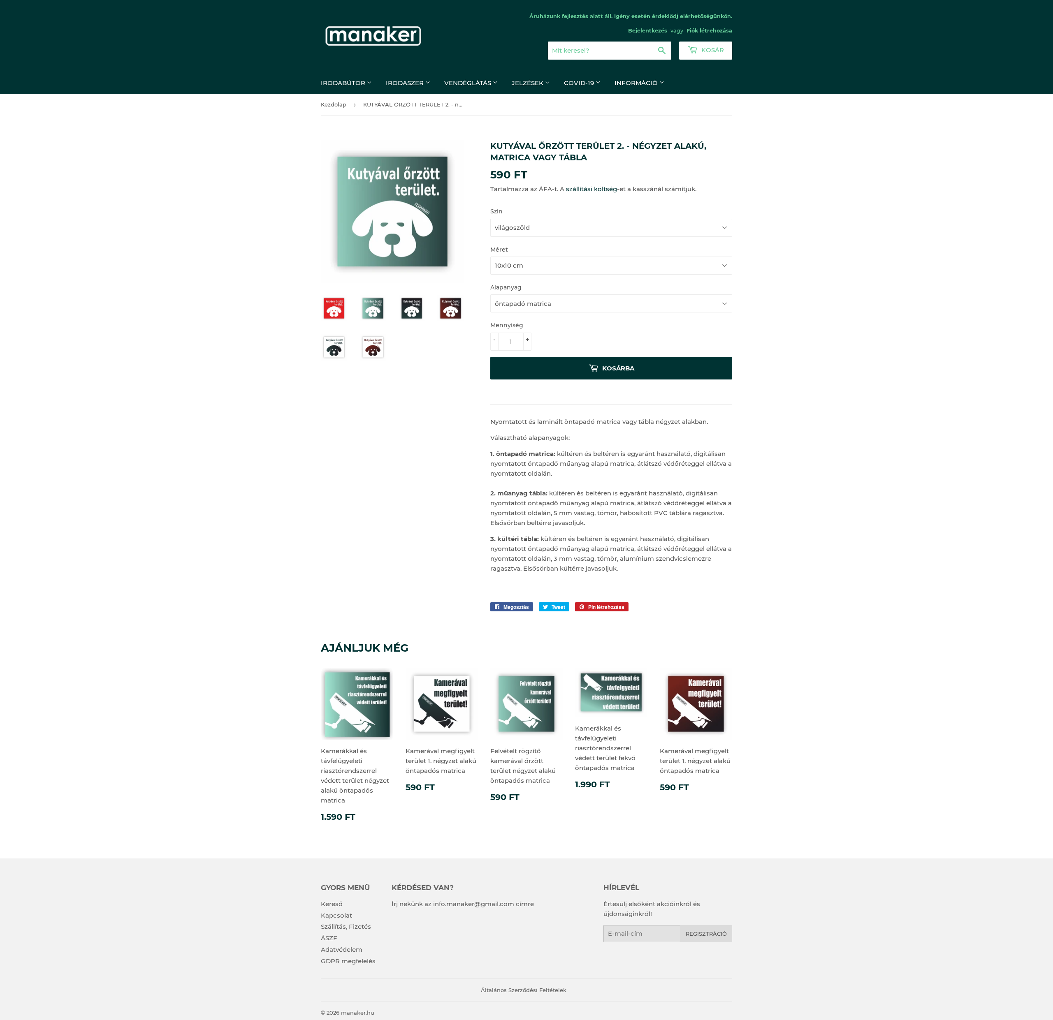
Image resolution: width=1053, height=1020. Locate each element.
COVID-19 (580, 83)
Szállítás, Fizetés (346, 926)
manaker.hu (357, 1012)
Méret (499, 249)
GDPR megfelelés (348, 961)
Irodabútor (344, 83)
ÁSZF (329, 938)
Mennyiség (506, 325)
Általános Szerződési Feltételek (523, 990)
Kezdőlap (333, 104)
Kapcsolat (336, 915)
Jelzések (528, 83)
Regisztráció (706, 933)
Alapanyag (506, 287)
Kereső (332, 904)
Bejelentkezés (647, 31)
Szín (496, 211)
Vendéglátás (468, 83)
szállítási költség (591, 189)
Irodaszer (405, 83)
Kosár (712, 50)
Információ (637, 83)
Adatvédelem (341, 949)
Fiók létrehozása (709, 31)
